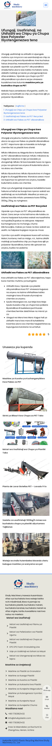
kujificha (20, 106)
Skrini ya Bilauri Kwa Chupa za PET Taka (23, 415)
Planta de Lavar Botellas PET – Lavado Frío (25, 486)
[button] (46, 5)
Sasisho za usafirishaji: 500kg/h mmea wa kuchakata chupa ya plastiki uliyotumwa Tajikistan (24, 523)
